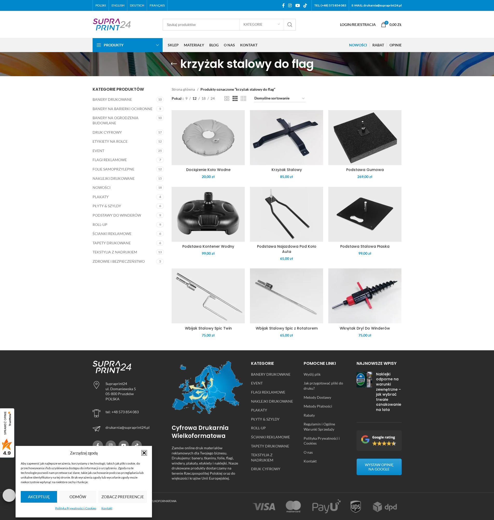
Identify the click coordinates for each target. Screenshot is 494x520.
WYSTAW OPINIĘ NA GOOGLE (379, 466)
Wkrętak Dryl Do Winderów (365, 328)
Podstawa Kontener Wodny (208, 246)
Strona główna (183, 89)
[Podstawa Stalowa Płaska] (364, 214)
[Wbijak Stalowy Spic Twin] (208, 295)
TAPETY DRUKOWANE (112, 243)
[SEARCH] (290, 25)
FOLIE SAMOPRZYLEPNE (113, 169)
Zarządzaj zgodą (9, 495)
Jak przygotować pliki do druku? (323, 385)
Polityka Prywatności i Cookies (75, 508)
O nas (308, 452)
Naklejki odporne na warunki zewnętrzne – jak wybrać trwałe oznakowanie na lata (388, 392)
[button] (144, 452)
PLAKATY (101, 197)
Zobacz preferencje (122, 496)
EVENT (98, 150)
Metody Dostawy (317, 397)
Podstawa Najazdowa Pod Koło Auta (286, 249)
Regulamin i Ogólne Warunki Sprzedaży (319, 426)
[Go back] (173, 64)
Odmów (77, 496)
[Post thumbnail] (364, 393)
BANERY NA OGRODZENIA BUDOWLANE (115, 120)
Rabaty (309, 415)
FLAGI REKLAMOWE (110, 160)
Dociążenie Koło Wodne (208, 169)
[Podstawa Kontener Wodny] (208, 214)
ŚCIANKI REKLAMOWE (112, 233)
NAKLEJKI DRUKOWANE (114, 178)
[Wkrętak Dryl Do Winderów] (364, 295)
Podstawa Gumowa (365, 169)
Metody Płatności (318, 406)
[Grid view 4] (243, 98)
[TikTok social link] (305, 5)
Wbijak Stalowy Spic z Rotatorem (287, 328)
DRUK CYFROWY (107, 132)
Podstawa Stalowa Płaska (364, 246)
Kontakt (106, 508)
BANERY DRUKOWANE (112, 99)
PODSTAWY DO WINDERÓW (117, 215)
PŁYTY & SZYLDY (107, 206)
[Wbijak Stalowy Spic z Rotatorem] (286, 295)
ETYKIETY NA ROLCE (110, 141)
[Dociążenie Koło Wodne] (208, 137)
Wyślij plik (312, 374)
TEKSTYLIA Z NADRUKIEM (115, 252)
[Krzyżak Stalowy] (286, 137)
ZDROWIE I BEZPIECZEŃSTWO (119, 261)
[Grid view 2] (226, 98)
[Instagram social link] (290, 5)
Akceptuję (39, 496)
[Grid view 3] (235, 98)
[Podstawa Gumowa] (364, 137)
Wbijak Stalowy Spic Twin (208, 328)
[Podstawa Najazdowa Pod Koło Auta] (286, 214)
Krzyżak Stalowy (287, 169)
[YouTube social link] (298, 5)
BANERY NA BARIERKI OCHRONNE (122, 108)
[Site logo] (112, 24)
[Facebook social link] (283, 5)
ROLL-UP (100, 224)
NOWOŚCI (101, 187)
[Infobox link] (128, 429)
